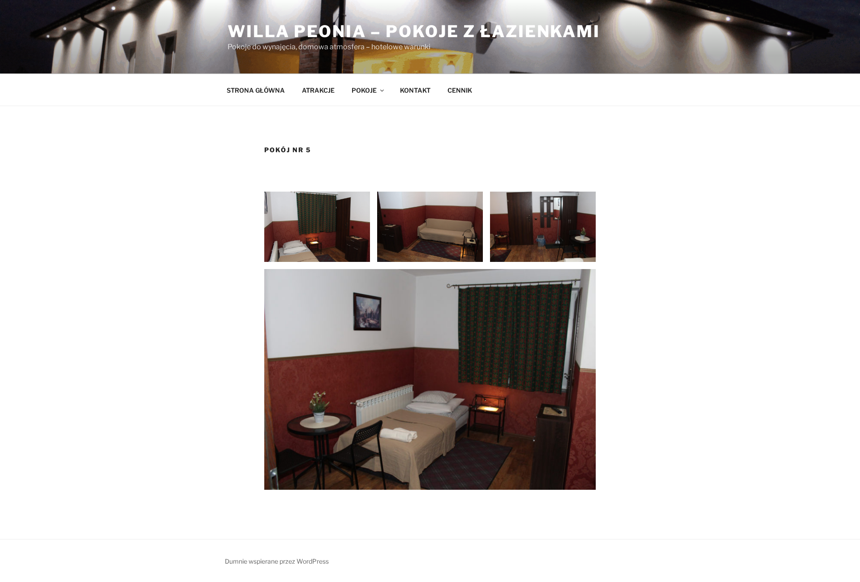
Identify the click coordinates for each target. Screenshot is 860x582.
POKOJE (364, 90)
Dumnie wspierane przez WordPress (277, 561)
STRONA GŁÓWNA (256, 90)
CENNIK (459, 90)
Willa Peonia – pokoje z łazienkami (414, 31)
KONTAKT (415, 90)
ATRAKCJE (318, 90)
